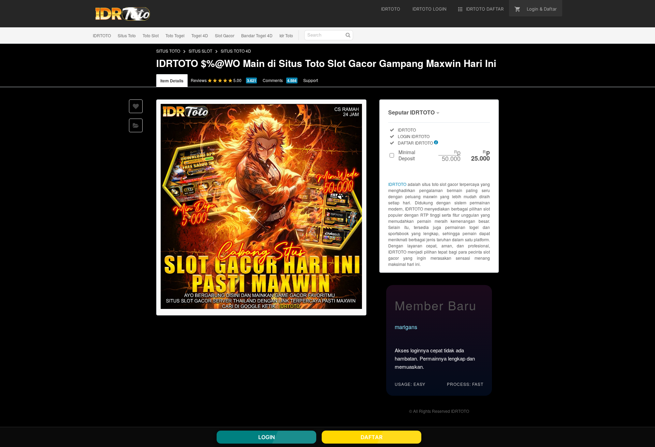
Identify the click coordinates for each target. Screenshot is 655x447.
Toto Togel (175, 35)
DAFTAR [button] (371, 437)
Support (310, 80)
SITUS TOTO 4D (236, 51)
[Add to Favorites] (136, 106)
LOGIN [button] (266, 437)
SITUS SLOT (200, 51)
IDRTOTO (102, 35)
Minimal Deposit (444, 155)
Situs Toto (127, 35)
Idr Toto (286, 35)
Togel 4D (199, 35)
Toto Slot (151, 35)
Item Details (172, 81)
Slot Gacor (224, 35)
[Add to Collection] (136, 125)
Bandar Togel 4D (257, 35)
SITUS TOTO (168, 51)
